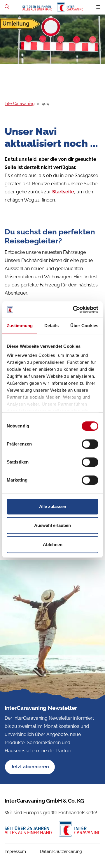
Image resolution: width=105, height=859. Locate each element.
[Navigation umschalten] (98, 7)
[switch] (90, 444)
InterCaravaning (20, 103)
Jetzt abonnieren (30, 766)
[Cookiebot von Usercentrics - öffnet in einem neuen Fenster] (74, 309)
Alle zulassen (52, 506)
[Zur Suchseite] (7, 7)
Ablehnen (52, 544)
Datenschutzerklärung (61, 851)
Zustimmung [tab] (20, 325)
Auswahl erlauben (52, 525)
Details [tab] (51, 325)
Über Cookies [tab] (84, 325)
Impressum (15, 851)
